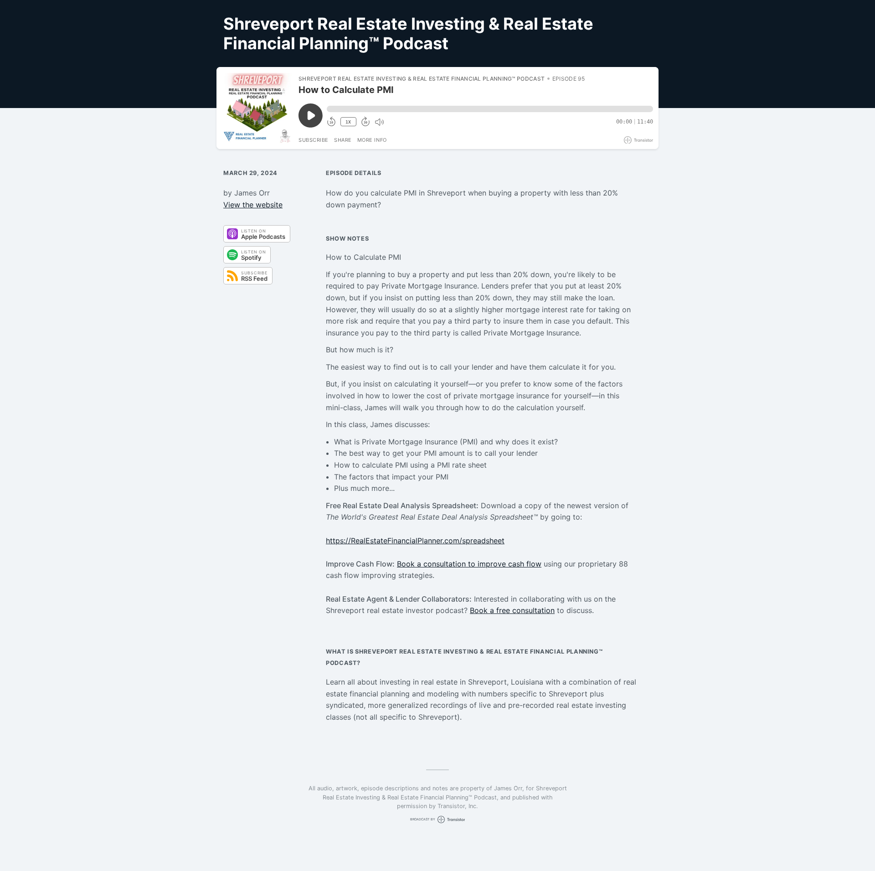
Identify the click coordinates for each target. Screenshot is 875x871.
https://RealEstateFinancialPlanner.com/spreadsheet (415, 540)
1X (348, 121)
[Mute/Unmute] (379, 122)
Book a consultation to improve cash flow (469, 563)
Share (343, 140)
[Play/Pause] (257, 108)
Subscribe (314, 140)
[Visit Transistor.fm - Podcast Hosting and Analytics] (638, 140)
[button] (490, 109)
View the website (253, 204)
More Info (372, 140)
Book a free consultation (512, 610)
